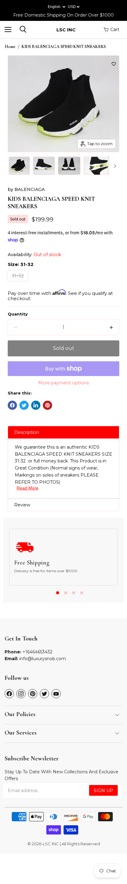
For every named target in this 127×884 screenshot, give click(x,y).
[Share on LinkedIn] (35, 405)
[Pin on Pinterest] (47, 405)
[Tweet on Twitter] (24, 405)
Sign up (103, 790)
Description (26, 432)
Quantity (18, 314)
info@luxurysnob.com (42, 658)
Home (10, 46)
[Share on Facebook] (12, 405)
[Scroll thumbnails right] (114, 166)
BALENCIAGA (29, 189)
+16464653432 (37, 652)
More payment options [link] (63, 382)
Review (22, 505)
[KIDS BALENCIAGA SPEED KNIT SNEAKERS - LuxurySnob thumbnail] (19, 166)
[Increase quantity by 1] (111, 327)
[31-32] (18, 282)
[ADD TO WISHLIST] (114, 64)
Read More (28, 488)
